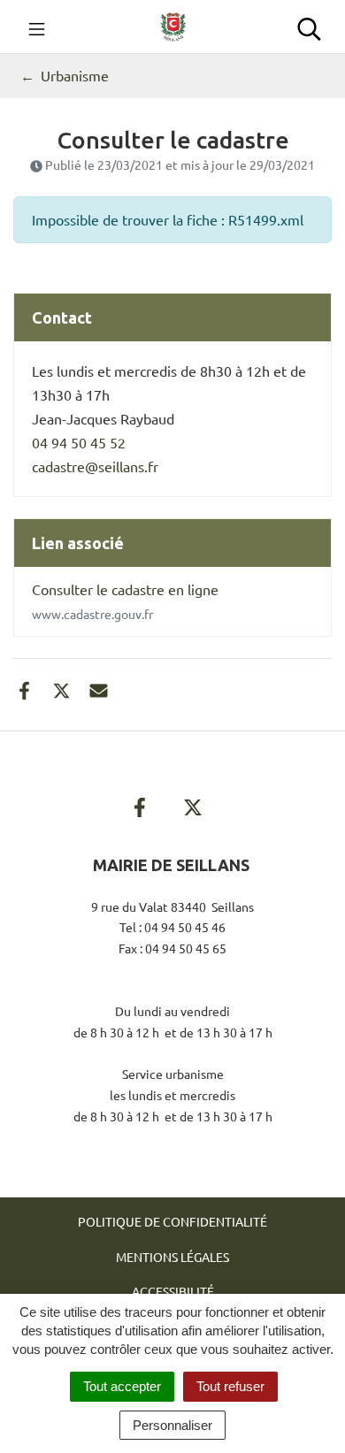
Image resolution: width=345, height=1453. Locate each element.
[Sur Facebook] (24, 688)
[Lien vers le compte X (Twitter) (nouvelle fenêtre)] (193, 804)
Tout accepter (122, 1386)
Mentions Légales (172, 1257)
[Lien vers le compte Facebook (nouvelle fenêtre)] (139, 804)
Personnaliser (172, 1425)
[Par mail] (99, 688)
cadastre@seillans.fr (95, 466)
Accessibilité (173, 1291)
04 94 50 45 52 (79, 442)
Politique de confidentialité (172, 1221)
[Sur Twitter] (61, 688)
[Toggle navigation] (36, 26)
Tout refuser (230, 1386)
